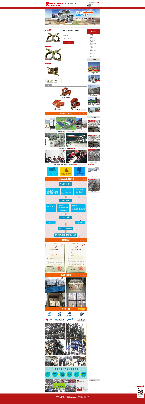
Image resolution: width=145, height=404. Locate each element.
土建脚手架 (92, 46)
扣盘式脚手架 (92, 37)
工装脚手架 (92, 47)
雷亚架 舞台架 (92, 41)
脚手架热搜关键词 (93, 50)
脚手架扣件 (71, 396)
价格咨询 (68, 42)
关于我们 (83, 396)
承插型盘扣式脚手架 (93, 40)
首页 (54, 26)
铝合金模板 (80, 396)
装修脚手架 (92, 49)
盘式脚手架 (92, 35)
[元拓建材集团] (65, 4)
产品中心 (57, 26)
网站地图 (87, 396)
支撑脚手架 (92, 44)
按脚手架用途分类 (93, 43)
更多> (99, 380)
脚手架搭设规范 (92, 56)
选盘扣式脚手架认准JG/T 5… (94, 389)
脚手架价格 (92, 52)
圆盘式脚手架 (92, 34)
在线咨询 (79, 390)
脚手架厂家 (92, 53)
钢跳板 (67, 396)
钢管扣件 (61, 26)
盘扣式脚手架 (58, 396)
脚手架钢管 (75, 396)
